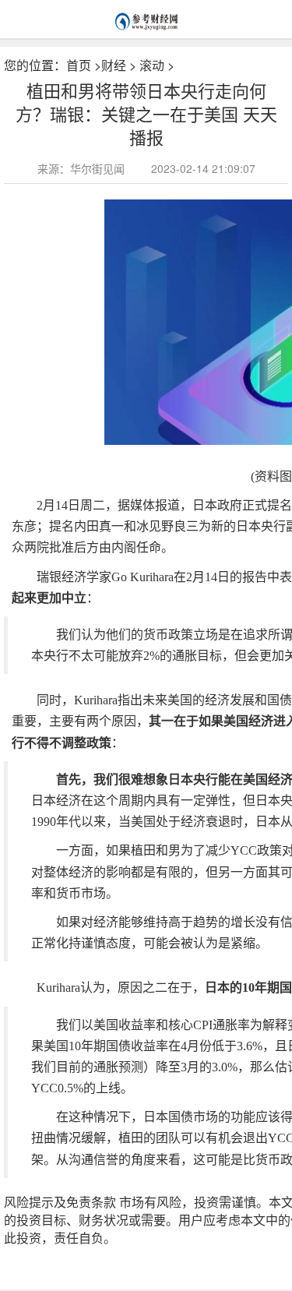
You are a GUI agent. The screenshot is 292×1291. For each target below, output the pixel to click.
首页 (78, 65)
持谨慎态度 (92, 1253)
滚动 (151, 65)
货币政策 (136, 1253)
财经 (113, 65)
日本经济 (176, 1253)
